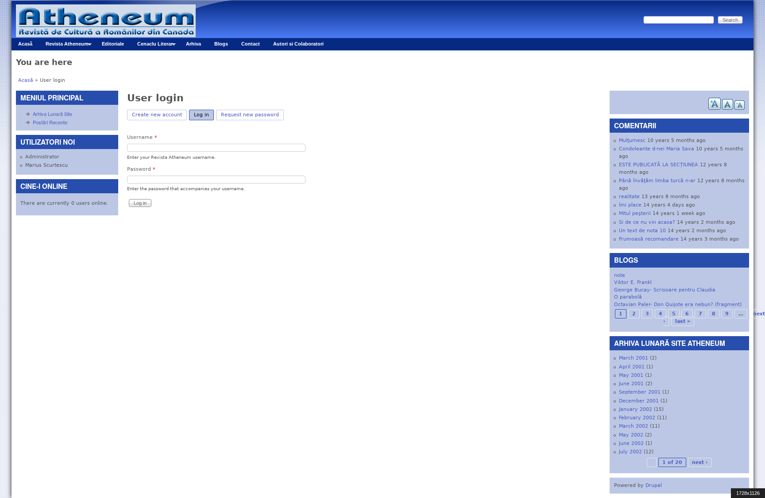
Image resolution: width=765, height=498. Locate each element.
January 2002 (635, 409)
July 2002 (630, 452)
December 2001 (639, 401)
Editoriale (113, 43)
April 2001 (632, 367)
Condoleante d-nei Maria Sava (656, 149)
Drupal (653, 485)
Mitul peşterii (635, 213)
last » (682, 321)
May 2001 (631, 375)
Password (141, 169)
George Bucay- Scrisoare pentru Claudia (664, 290)
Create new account (157, 115)
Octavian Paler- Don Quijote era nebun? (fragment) (678, 304)
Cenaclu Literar (152, 45)
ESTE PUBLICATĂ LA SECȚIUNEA (658, 165)
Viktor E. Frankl (633, 282)
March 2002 (633, 426)
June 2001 (631, 384)
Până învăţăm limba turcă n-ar (657, 181)
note (619, 275)
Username (142, 137)
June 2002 (631, 443)
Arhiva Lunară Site (52, 113)
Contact (250, 43)
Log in (204, 115)
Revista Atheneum (64, 45)
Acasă (25, 43)
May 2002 (631, 435)
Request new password (250, 115)
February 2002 (637, 418)
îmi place (630, 205)
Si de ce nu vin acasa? (647, 222)
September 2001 (640, 392)
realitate (629, 196)
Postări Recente (50, 122)
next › (700, 462)
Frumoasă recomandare (649, 239)
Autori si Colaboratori (298, 43)
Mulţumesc (632, 140)
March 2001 (633, 358)
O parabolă (628, 297)
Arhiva (193, 43)
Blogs (221, 43)
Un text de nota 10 (642, 231)
